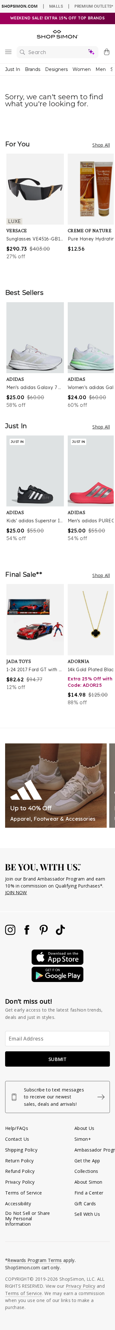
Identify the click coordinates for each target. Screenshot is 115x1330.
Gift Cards (85, 1204)
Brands (32, 69)
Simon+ (82, 1139)
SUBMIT (57, 1059)
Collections (86, 1171)
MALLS (56, 6)
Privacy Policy (20, 1182)
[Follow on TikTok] (60, 933)
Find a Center (88, 1193)
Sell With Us (87, 1214)
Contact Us (17, 1139)
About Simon (88, 1182)
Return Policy (19, 1161)
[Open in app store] (57, 963)
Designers (56, 69)
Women (82, 69)
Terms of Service (23, 1193)
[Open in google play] (57, 980)
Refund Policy (19, 1171)
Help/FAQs (16, 1128)
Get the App (87, 1161)
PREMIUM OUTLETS (93, 6)
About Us (84, 1128)
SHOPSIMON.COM (19, 6)
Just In (12, 69)
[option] (37, 214)
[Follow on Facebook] (27, 933)
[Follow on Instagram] (11, 933)
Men (101, 69)
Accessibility (18, 1204)
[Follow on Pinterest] (44, 933)
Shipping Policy (21, 1150)
